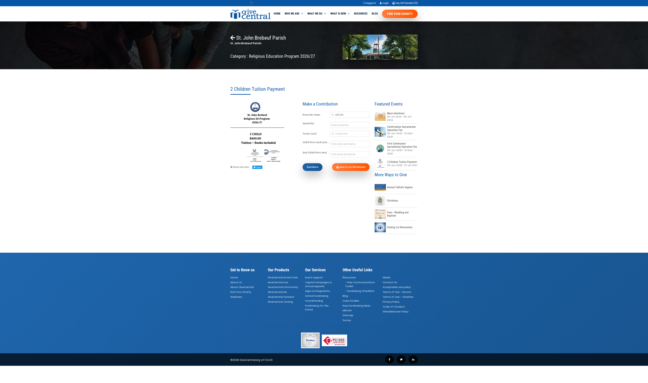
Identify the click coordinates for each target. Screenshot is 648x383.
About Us (236, 282)
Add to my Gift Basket (352, 167)
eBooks (347, 310)
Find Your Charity (400, 14)
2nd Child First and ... (316, 152)
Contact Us (390, 282)
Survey (347, 320)
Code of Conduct (394, 306)
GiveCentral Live (278, 282)
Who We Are (292, 13)
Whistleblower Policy (395, 311)
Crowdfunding (314, 300)
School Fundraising (316, 296)
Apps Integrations (317, 291)
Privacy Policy (391, 301)
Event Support (314, 277)
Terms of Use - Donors (397, 292)
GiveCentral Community (283, 287)
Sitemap (348, 315)
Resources (361, 13)
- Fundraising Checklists (359, 291)
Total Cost (310, 133)
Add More (312, 167)
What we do (314, 13)
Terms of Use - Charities (398, 297)
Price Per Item (311, 114)
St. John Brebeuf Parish (260, 38)
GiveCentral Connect (281, 297)
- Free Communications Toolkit (360, 284)
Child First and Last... (316, 142)
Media (386, 277)
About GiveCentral (242, 287)
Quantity (308, 123)
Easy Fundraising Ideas (356, 305)
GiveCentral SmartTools (283, 277)
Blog (375, 13)
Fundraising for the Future (317, 307)
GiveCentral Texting (280, 301)
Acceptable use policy (397, 287)
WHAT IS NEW (338, 13)
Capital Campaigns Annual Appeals (318, 284)
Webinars (236, 297)
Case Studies (351, 300)
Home (277, 13)
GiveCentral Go (277, 292)
